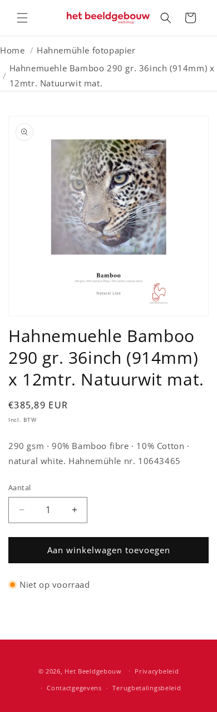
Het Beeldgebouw (93, 670)
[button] (22, 18)
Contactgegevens (74, 688)
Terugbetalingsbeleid (146, 688)
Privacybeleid (157, 671)
